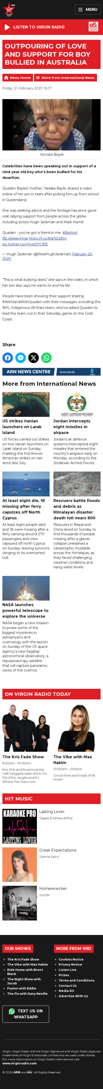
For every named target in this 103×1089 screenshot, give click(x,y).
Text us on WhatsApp (28, 1014)
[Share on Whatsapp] (46, 357)
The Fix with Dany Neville (27, 993)
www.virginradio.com (19, 1063)
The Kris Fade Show (23, 959)
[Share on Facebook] (7, 357)
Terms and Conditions (76, 980)
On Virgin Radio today (38, 694)
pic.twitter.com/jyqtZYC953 (25, 244)
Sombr (44, 895)
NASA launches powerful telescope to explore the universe (25, 610)
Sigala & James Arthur (56, 818)
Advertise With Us (73, 996)
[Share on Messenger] (20, 357)
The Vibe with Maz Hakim (27, 964)
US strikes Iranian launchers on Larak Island (21, 427)
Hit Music (19, 799)
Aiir (30, 1072)
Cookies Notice (71, 959)
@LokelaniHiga (15, 238)
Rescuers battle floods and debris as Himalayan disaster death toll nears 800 (76, 509)
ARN (17, 1072)
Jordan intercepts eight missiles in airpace (71, 427)
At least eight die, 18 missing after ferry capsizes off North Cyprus (23, 509)
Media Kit (66, 991)
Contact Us (68, 986)
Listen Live (67, 970)
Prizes (64, 975)
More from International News (68, 78)
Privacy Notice (70, 964)
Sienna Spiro (49, 857)
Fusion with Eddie (21, 988)
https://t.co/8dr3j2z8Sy (48, 238)
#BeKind (70, 232)
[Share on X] (33, 357)
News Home (20, 78)
